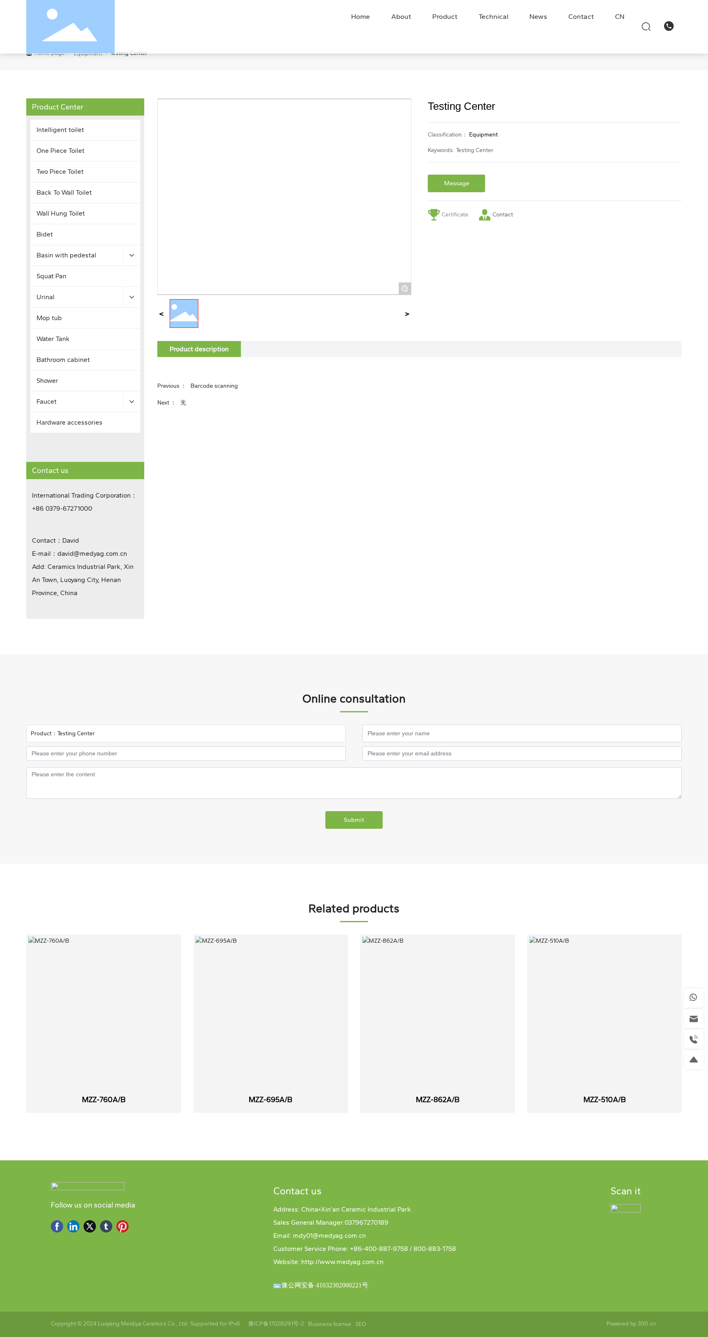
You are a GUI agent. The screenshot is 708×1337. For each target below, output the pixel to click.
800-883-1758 (434, 1249)
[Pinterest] (122, 1226)
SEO (360, 1324)
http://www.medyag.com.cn (342, 1262)
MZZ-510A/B (604, 1099)
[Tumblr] (106, 1226)
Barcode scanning (214, 385)
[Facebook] (57, 1226)
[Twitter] (90, 1226)
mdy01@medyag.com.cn (329, 1235)
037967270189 (366, 1222)
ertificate (456, 214)
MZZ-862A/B (437, 1099)
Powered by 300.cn (631, 1323)
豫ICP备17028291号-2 (276, 1324)
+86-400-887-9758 (379, 1249)
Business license (329, 1324)
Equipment (88, 53)
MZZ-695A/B (270, 1099)
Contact (503, 214)
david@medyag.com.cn (92, 553)
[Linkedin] (73, 1226)
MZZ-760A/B (103, 1099)
